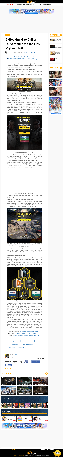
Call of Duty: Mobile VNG (14, 344)
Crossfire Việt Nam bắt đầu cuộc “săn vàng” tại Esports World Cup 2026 (25, 394)
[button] (47, 407)
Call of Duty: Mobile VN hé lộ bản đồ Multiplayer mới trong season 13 (21, 56)
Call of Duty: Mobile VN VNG (27, 341)
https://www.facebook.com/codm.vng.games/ (25, 333)
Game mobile (36, 377)
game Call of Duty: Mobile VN (28, 344)
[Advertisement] (31, 24)
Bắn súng (15, 354)
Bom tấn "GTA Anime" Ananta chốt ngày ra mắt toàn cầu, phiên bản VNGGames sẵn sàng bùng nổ (9, 394)
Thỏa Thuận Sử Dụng (21, 455)
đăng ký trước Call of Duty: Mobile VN (16, 347)
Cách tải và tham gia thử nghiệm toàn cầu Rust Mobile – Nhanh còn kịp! (41, 384)
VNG (13, 355)
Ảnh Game (54, 68)
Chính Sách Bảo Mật (15, 455)
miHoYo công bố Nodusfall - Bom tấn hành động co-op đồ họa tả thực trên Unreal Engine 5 (41, 394)
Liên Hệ (11, 449)
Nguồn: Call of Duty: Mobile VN (29, 52)
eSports (19, 386)
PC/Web (3, 377)
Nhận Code (58, 40)
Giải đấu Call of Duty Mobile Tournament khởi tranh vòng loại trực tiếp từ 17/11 (23, 58)
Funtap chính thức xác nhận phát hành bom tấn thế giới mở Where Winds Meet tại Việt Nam (9, 384)
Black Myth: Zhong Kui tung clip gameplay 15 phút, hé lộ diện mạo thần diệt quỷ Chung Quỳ (33, 4)
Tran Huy (10, 52)
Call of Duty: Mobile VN (13, 341)
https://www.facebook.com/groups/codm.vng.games (25, 335)
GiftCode (54, 35)
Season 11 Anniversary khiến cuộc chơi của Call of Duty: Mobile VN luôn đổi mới (23, 59)
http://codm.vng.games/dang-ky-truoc (28, 331)
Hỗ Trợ (15, 449)
